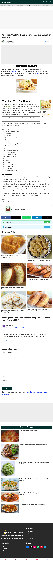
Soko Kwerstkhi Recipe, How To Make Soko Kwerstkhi (32, 504)
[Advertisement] (26, 19)
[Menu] (50, 2)
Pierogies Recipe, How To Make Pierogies (38, 260)
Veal (38, 73)
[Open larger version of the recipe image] (45, 105)
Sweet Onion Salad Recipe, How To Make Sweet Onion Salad (34, 462)
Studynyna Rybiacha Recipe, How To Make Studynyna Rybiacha (35, 478)
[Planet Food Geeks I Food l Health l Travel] (6, 2)
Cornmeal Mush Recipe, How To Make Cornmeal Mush (11, 256)
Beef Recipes (28, 5)
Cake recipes (46, 5)
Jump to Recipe (22, 66)
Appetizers (3, 5)
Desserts (5, 32)
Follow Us (49, 41)
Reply (5, 340)
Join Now (47, 222)
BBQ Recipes (11, 5)
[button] (46, 2)
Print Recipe (33, 66)
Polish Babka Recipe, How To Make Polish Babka (12, 288)
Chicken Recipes (19, 5)
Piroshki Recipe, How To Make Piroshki (37, 279)
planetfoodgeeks (9, 41)
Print (46, 112)
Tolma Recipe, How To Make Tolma (28, 430)
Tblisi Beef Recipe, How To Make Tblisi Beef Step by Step (33, 444)
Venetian (14, 71)
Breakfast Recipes (37, 5)
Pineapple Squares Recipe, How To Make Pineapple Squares (12, 311)
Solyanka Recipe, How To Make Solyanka (29, 493)
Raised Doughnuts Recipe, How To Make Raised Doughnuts (38, 310)
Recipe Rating (6, 353)
